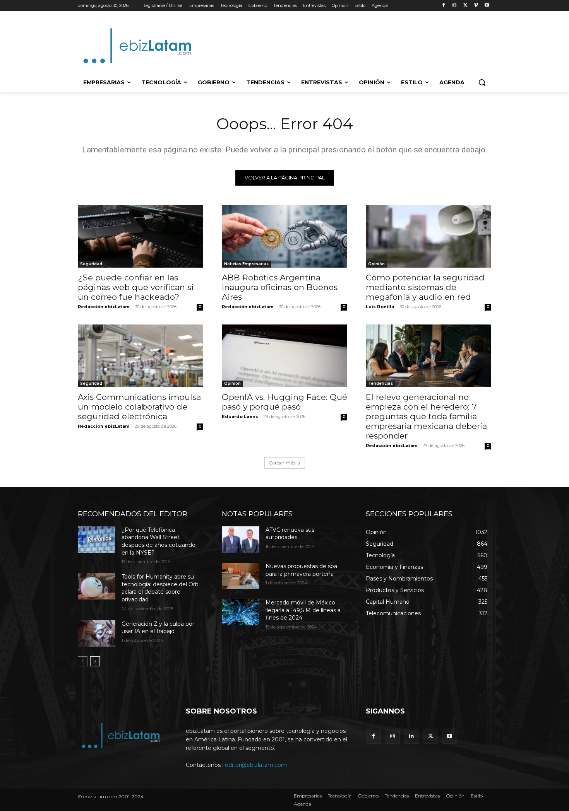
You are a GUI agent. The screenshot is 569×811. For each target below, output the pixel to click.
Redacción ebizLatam (103, 306)
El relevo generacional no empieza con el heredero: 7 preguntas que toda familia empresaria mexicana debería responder (426, 416)
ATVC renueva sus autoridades (290, 533)
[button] (482, 82)
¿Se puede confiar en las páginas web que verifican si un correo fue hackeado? (136, 287)
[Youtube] (486, 5)
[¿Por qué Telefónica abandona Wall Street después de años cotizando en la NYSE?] (96, 539)
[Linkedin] (411, 736)
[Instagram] (454, 5)
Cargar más (282, 463)
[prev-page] (82, 661)
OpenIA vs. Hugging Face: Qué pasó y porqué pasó (284, 401)
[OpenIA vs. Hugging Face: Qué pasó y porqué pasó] (284, 355)
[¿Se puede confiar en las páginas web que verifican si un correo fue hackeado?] (140, 236)
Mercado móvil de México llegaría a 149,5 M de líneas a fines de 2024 (303, 610)
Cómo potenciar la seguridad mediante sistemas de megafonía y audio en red (425, 287)
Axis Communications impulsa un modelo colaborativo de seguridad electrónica (139, 406)
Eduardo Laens (240, 416)
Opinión (376, 263)
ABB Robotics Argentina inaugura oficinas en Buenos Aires (280, 287)
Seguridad (91, 263)
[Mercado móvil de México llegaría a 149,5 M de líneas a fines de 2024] (240, 612)
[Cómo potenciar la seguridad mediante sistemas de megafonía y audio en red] (428, 236)
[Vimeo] (475, 5)
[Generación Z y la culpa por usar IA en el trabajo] (96, 633)
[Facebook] (443, 5)
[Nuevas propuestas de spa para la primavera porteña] (240, 576)
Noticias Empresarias (246, 263)
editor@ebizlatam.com (256, 764)
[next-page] (95, 661)
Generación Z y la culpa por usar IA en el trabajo (158, 627)
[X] (465, 5)
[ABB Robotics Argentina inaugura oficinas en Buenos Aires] (284, 236)
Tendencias (380, 383)
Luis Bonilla (380, 306)
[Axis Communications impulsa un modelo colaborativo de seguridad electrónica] (140, 355)
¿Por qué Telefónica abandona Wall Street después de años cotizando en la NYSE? (158, 541)
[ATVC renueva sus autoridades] (240, 539)
